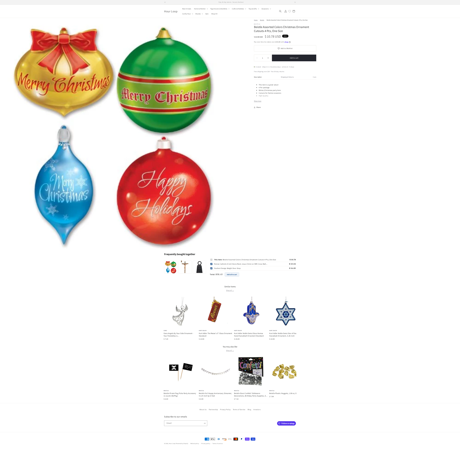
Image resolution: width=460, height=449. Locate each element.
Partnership (213, 409)
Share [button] (258, 107)
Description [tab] (258, 77)
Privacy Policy (225, 409)
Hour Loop (172, 443)
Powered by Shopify (182, 443)
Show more (257, 101)
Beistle (262, 20)
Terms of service (218, 443)
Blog (249, 409)
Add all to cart (232, 274)
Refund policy (194, 443)
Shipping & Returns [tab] (287, 77)
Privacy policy (205, 443)
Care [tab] (314, 77)
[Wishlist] (289, 11)
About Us (203, 409)
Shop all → (230, 290)
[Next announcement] (295, 2)
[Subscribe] (204, 423)
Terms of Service (239, 409)
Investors (257, 409)
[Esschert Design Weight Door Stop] (199, 267)
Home (256, 20)
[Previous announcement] (165, 2)
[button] (201, 8)
